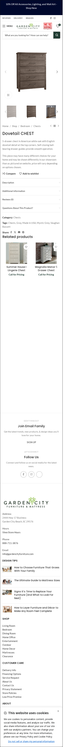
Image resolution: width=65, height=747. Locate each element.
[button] (5, 72)
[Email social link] (19, 232)
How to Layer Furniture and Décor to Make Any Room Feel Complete (36, 609)
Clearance (7, 656)
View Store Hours (11, 532)
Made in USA (29, 222)
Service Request (10, 677)
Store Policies (9, 693)
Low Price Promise (11, 696)
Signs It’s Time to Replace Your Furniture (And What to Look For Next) (33, 595)
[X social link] (15, 232)
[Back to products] (54, 126)
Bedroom (25, 126)
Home (5, 126)
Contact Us (8, 685)
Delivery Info (9, 670)
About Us (7, 681)
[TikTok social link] (58, 18)
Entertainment (10, 641)
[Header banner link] (31, 7)
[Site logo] (28, 25)
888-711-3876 (10, 543)
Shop (14, 126)
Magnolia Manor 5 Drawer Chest (46, 268)
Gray (18, 222)
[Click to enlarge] (8, 95)
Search (56, 35)
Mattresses (8, 652)
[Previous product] (51, 126)
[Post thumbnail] (7, 570)
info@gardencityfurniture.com (17, 553)
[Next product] (58, 126)
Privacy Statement (12, 689)
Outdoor (6, 644)
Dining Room (9, 633)
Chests (37, 126)
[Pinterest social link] (23, 232)
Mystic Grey (43, 222)
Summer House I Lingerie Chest (16, 268)
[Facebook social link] (51, 18)
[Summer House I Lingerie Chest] (16, 253)
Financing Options (11, 673)
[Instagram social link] (54, 18)
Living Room (8, 625)
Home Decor (8, 648)
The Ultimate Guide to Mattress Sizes (37, 580)
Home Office (8, 637)
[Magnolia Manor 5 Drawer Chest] (46, 253)
